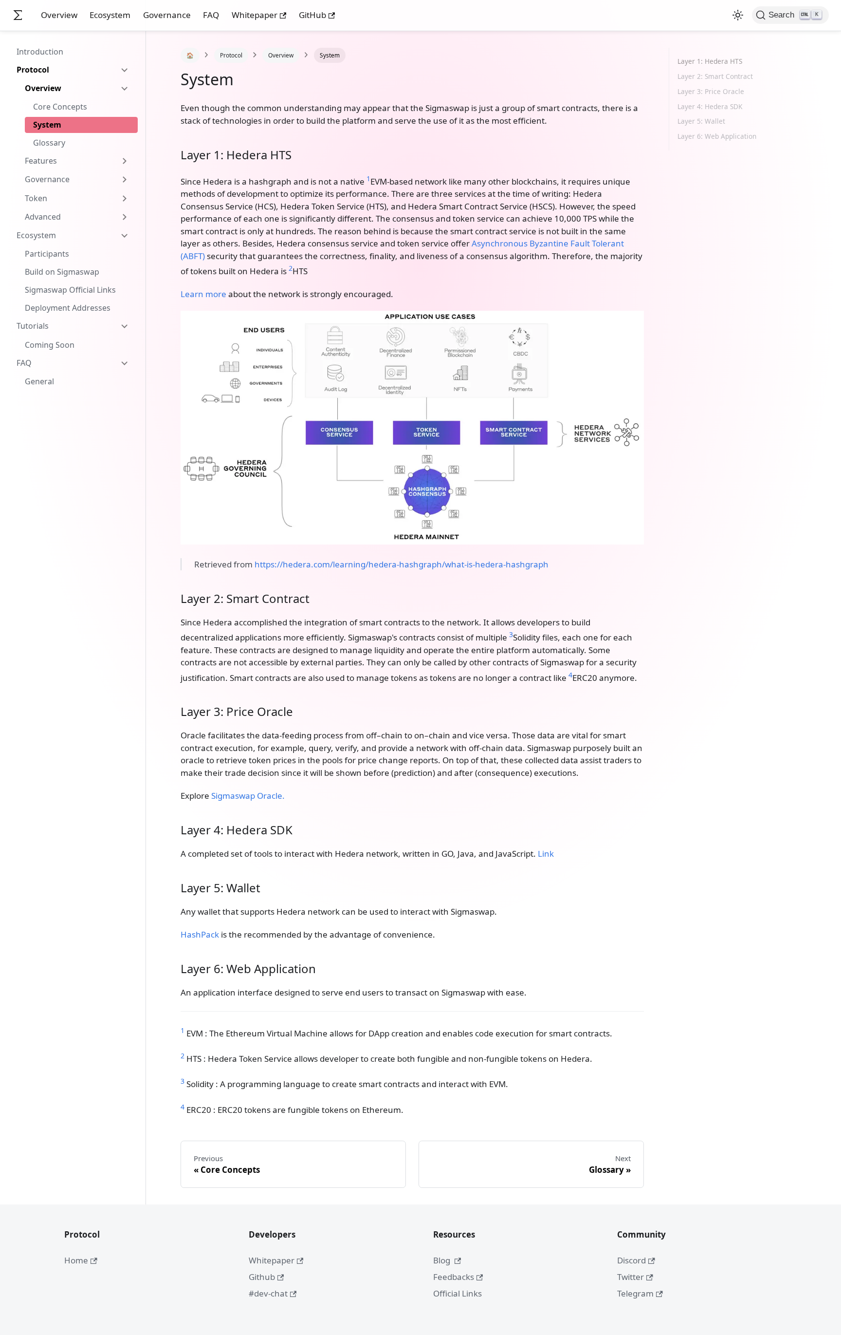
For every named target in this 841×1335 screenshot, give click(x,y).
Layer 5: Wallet (701, 121)
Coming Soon (49, 344)
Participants (47, 253)
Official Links (457, 1293)
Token (36, 198)
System (47, 124)
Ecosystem (110, 14)
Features (41, 160)
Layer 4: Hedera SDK (709, 106)
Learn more (203, 294)
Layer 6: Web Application (716, 136)
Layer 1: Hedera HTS (709, 61)
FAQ (211, 14)
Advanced (43, 216)
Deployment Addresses (67, 307)
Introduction (40, 51)
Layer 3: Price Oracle (710, 91)
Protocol (33, 69)
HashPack (200, 934)
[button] (738, 15)
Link (546, 853)
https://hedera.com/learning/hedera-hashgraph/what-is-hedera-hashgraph (401, 564)
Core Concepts (60, 106)
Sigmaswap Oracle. (248, 795)
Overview (59, 14)
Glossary (49, 142)
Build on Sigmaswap (62, 271)
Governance (167, 14)
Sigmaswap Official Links (70, 289)
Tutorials (33, 325)
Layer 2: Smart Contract (715, 76)
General (39, 381)
